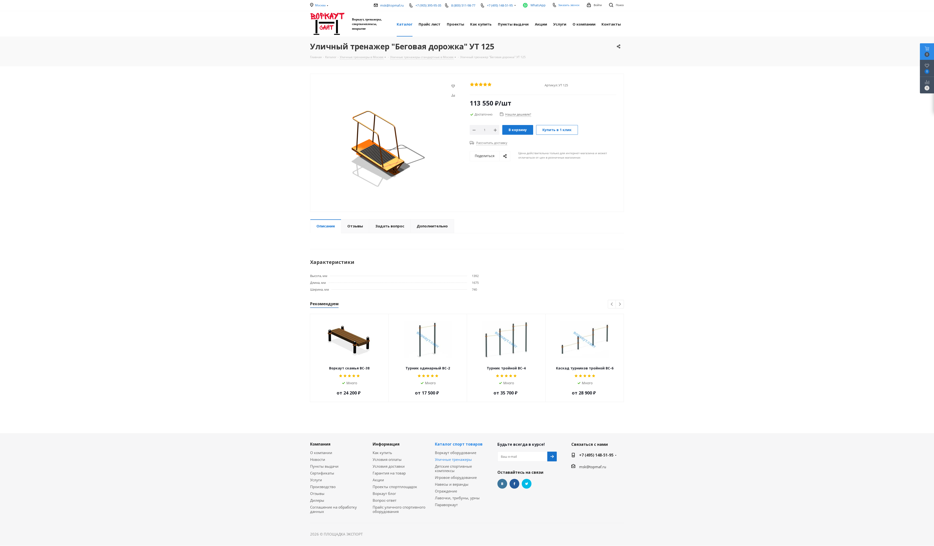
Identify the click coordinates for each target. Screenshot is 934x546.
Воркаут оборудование (455, 452)
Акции (378, 479)
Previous (612, 304)
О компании (321, 452)
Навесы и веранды (451, 484)
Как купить (382, 452)
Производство (323, 486)
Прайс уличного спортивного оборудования (399, 509)
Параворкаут (446, 504)
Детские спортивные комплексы (453, 468)
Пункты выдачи (324, 466)
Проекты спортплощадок (395, 486)
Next (620, 304)
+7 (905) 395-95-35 (428, 5)
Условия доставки (389, 466)
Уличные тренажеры (453, 459)
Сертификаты (322, 473)
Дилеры (317, 500)
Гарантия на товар (389, 473)
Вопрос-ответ (384, 500)
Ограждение (446, 491)
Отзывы (317, 493)
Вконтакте (502, 484)
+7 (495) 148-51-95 (596, 455)
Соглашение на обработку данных (333, 509)
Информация (386, 444)
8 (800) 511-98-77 (463, 5)
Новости (317, 459)
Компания (320, 444)
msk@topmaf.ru (392, 5)
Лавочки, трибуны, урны (457, 497)
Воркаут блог (384, 493)
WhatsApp (538, 5)
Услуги (316, 479)
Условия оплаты (387, 459)
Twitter (526, 484)
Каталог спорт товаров (459, 444)
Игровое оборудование (456, 477)
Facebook (514, 484)
